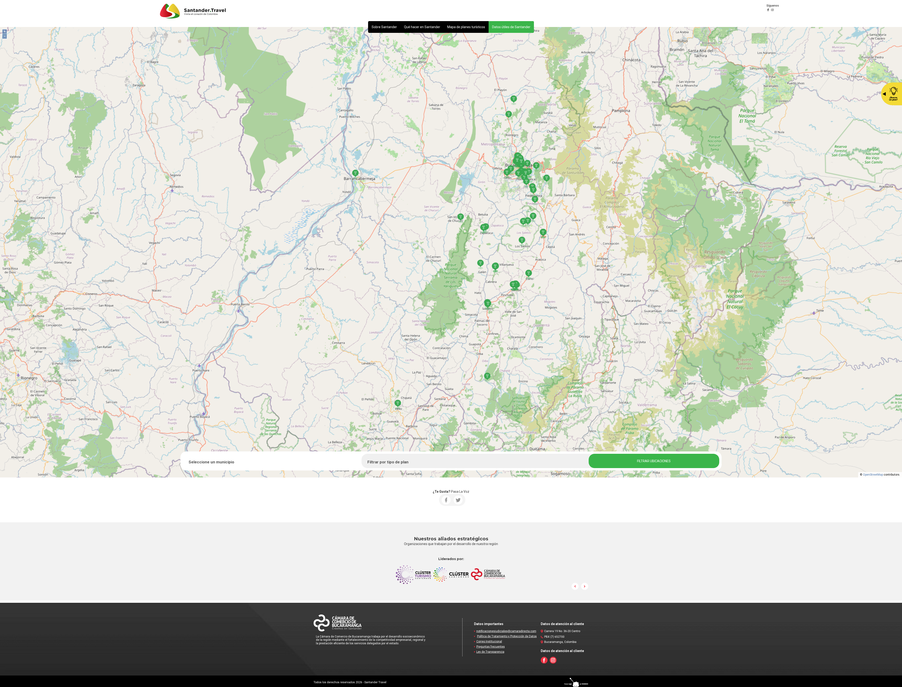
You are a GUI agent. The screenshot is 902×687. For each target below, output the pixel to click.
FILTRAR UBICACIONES (654, 461)
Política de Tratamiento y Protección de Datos (507, 636)
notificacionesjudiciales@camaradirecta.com (506, 631)
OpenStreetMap (873, 474)
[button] (384, 27)
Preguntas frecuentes (490, 646)
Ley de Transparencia (490, 651)
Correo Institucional (489, 641)
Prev (575, 586)
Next (584, 586)
